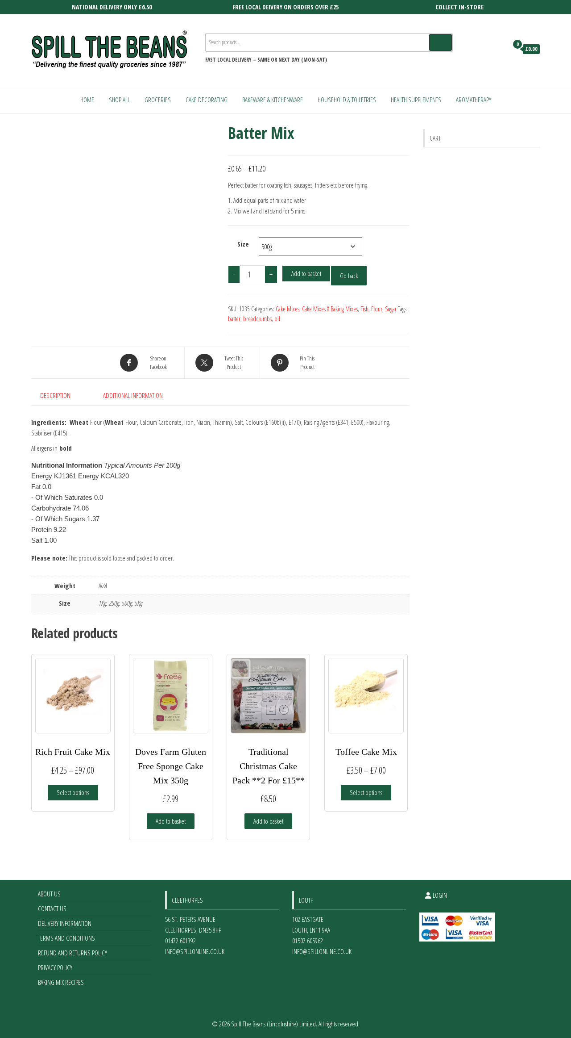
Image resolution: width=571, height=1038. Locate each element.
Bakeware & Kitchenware (272, 99)
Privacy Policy (55, 967)
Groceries (158, 99)
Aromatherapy (473, 99)
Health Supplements (416, 99)
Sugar (391, 309)
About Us (49, 893)
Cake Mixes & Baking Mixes (330, 309)
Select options (73, 792)
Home (87, 99)
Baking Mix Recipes (61, 982)
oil (277, 318)
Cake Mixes (287, 309)
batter (234, 318)
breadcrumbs (257, 318)
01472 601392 (180, 940)
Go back (349, 275)
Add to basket (306, 273)
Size (243, 243)
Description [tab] (55, 395)
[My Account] (499, 49)
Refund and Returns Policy (72, 952)
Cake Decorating (207, 99)
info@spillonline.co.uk (194, 951)
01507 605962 (307, 940)
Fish (364, 309)
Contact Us (52, 908)
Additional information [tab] (133, 395)
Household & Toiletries (347, 99)
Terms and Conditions (66, 937)
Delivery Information (64, 923)
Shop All (119, 99)
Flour (376, 309)
